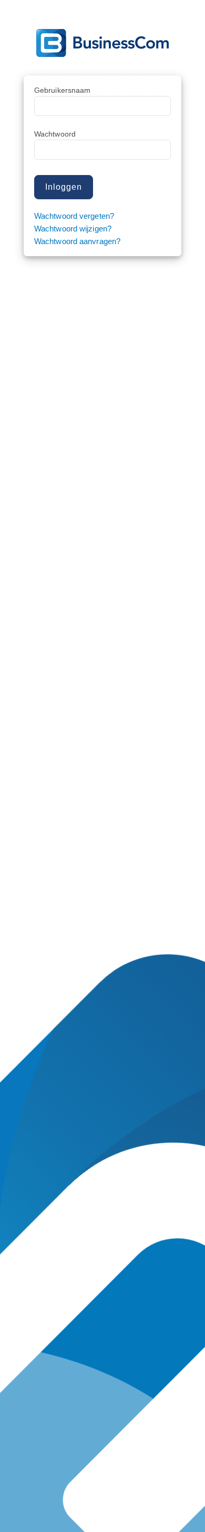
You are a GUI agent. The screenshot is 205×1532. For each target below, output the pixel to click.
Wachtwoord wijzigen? (72, 228)
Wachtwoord (55, 134)
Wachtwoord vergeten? (74, 215)
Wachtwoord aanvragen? (77, 241)
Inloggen (63, 186)
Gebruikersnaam (62, 90)
